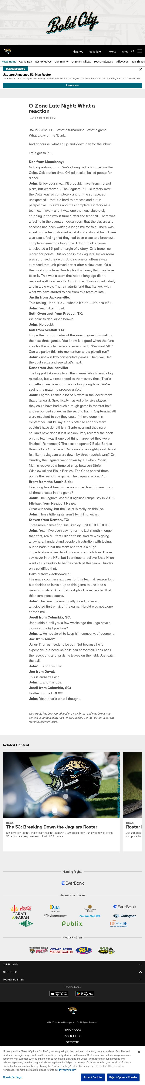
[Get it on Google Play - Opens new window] (85, 995)
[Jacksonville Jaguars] (72, 1011)
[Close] (140, 69)
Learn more (72, 85)
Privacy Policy (72, 1029)
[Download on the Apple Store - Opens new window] (59, 994)
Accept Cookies (93, 1077)
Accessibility (72, 1036)
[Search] (132, 51)
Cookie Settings (12, 1077)
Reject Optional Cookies (123, 1077)
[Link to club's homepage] (7, 50)
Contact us (72, 1042)
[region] (72, 1065)
